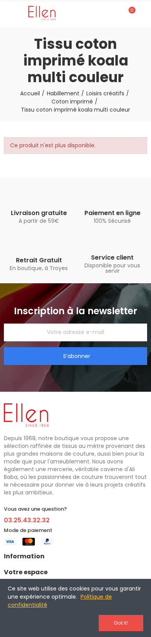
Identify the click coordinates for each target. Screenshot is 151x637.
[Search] (115, 13)
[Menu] (7, 13)
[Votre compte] (143, 13)
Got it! (121, 623)
